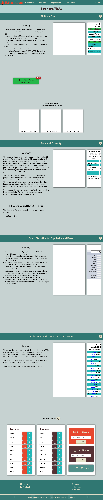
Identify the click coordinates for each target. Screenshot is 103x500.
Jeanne (93, 389)
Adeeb (93, 361)
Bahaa (93, 377)
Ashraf (93, 373)
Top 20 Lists (70, 3)
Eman (93, 387)
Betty (93, 380)
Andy (92, 368)
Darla (93, 384)
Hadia (93, 357)
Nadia (93, 354)
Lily (92, 359)
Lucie (93, 396)
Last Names (42, 3)
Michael (93, 352)
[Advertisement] (77, 82)
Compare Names (56, 3)
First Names (29, 3)
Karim (93, 394)
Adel (92, 364)
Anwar (93, 371)
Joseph (93, 391)
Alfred (93, 366)
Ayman (93, 375)
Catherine (94, 382)
